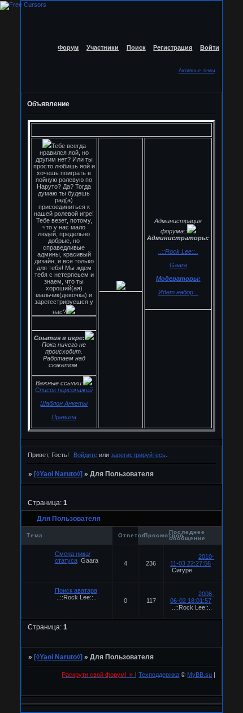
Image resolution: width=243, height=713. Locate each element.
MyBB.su (199, 674)
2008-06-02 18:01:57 (192, 597)
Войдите (85, 454)
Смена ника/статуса (72, 557)
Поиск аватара (76, 590)
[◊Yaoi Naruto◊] (58, 474)
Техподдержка (158, 674)
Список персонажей (64, 389)
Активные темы (197, 70)
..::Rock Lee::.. (178, 251)
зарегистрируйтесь (138, 454)
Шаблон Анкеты (64, 403)
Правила (63, 417)
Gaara (178, 265)
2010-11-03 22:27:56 (192, 560)
